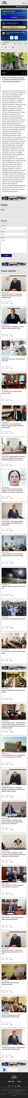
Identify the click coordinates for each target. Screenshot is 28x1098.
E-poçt (2, 231)
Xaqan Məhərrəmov (9, 1094)
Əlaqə (19, 1081)
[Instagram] (16, 37)
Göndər (6, 255)
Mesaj (2, 237)
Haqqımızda (11, 1081)
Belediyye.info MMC (5, 1091)
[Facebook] (12, 37)
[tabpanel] (14, 198)
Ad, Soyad (3, 225)
